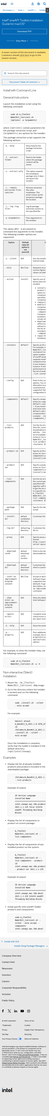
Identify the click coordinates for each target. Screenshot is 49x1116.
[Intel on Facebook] (3, 1011)
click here (24, 55)
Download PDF (24, 31)
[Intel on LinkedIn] (16, 1011)
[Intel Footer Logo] (7, 1090)
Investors (6, 975)
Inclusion (6, 994)
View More (21, 41)
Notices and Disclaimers (21, 1057)
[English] (38, 4)
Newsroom (7, 968)
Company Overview (11, 955)
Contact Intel (8, 962)
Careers (6, 981)
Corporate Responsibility (14, 987)
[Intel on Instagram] (29, 1011)
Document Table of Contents (23, 82)
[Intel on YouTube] (22, 1011)
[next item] (47, 10)
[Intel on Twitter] (9, 1011)
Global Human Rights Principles (13, 1063)
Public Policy (8, 1000)
